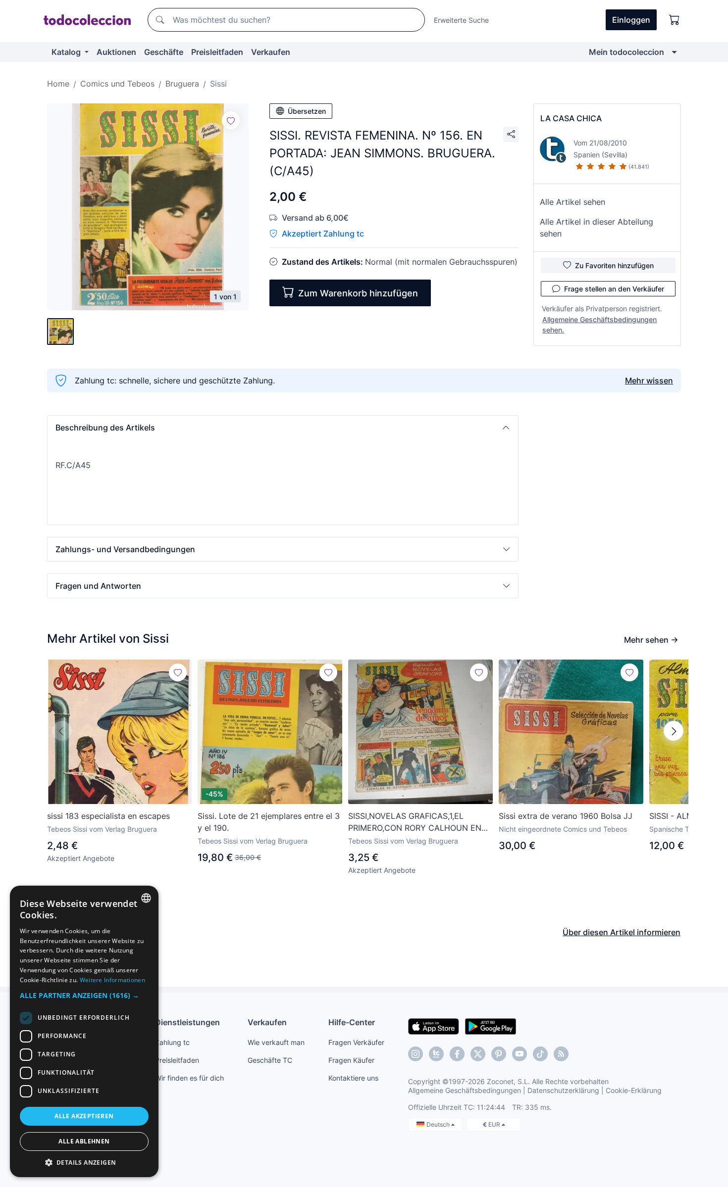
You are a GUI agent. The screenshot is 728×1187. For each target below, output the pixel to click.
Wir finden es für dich (189, 1078)
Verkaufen (270, 52)
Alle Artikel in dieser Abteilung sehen (596, 227)
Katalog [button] (67, 52)
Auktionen (116, 52)
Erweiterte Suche (461, 20)
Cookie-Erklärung (634, 1090)
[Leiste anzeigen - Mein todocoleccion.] (674, 52)
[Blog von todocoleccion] (561, 1053)
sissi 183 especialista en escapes (108, 816)
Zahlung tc (172, 1042)
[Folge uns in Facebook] (457, 1053)
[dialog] (84, 1031)
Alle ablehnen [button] (83, 1141)
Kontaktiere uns (353, 1078)
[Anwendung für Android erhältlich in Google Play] (490, 1026)
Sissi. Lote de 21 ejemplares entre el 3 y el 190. (269, 822)
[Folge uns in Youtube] (519, 1053)
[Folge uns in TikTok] (540, 1053)
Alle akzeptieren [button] (83, 1116)
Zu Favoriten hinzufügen (614, 265)
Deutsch (438, 1124)
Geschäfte (163, 52)
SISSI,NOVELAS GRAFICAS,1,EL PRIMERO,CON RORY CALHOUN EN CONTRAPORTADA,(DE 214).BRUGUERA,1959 (414, 822)
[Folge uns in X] (477, 1053)
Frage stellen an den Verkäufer (614, 289)
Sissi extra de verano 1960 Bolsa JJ (565, 816)
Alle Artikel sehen (572, 202)
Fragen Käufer (351, 1060)
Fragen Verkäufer (356, 1042)
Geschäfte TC (270, 1060)
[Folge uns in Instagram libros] (436, 1053)
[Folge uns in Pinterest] (498, 1053)
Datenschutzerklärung (563, 1090)
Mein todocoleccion (626, 52)
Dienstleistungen (187, 1022)
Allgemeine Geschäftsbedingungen (464, 1090)
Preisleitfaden (217, 52)
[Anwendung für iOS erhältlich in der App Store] (433, 1026)
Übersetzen (307, 111)
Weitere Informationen (112, 980)
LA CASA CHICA (571, 118)
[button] (282, 427)
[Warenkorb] (674, 19)
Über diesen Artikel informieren (621, 932)
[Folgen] (231, 120)
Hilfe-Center (351, 1022)
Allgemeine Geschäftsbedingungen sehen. (599, 324)
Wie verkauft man (276, 1042)
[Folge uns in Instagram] (415, 1053)
